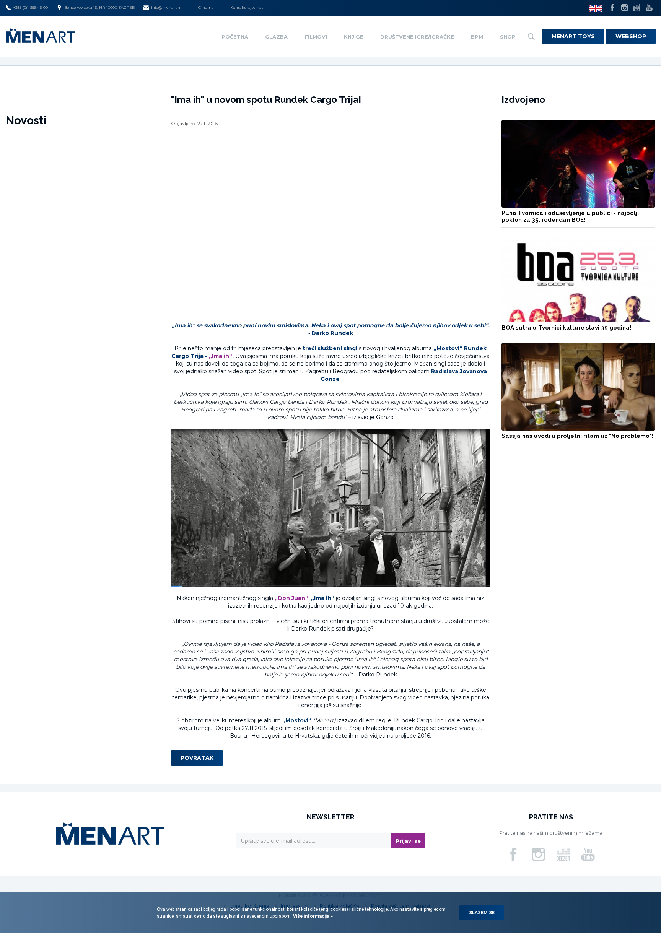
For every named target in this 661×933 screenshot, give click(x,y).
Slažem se (482, 912)
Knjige (353, 37)
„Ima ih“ (220, 356)
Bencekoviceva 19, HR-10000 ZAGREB (99, 7)
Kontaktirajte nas (246, 7)
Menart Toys (573, 36)
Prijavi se (408, 841)
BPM (477, 37)
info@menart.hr (166, 7)
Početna (234, 37)
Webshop (630, 36)
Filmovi (315, 37)
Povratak (197, 757)
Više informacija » (312, 916)
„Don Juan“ (291, 598)
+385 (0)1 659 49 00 (30, 7)
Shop (508, 37)
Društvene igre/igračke (417, 37)
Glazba (276, 37)
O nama (206, 7)
